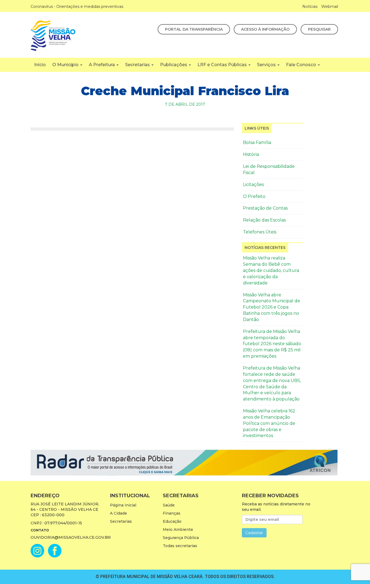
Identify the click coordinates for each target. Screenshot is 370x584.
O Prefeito (254, 196)
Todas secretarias (180, 545)
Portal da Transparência (194, 29)
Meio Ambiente (178, 529)
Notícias (309, 6)
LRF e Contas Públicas (222, 64)
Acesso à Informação (265, 29)
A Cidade (118, 513)
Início (40, 64)
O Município (66, 64)
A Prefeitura (102, 64)
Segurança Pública (181, 537)
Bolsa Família (257, 142)
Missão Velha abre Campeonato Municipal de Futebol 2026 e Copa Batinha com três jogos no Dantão (271, 307)
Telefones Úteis (259, 232)
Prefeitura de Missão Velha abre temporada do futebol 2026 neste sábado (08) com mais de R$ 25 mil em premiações (272, 344)
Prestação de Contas (265, 208)
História (251, 154)
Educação (172, 521)
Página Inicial (123, 505)
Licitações (253, 184)
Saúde (169, 505)
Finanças (171, 513)
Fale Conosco (301, 64)
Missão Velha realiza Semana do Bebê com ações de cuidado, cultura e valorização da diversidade (271, 270)
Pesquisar (319, 29)
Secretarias (138, 64)
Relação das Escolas (264, 220)
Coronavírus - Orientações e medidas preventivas (77, 6)
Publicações (174, 64)
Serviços (267, 64)
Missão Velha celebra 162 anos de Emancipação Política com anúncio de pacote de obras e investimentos (269, 423)
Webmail (329, 6)
